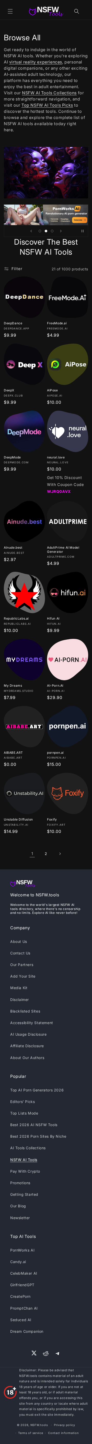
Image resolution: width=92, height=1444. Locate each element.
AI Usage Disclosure (28, 1034)
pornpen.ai (55, 753)
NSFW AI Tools (23, 1159)
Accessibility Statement (31, 1022)
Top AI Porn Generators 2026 (37, 1090)
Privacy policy (64, 1425)
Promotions (20, 1183)
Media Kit (18, 988)
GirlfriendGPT (22, 1285)
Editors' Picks (22, 1101)
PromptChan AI (24, 1308)
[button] (10, 11)
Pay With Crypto (25, 1171)
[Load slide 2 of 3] (46, 231)
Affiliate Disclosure (27, 1046)
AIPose (52, 390)
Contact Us (20, 953)
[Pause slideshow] (82, 231)
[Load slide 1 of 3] (40, 231)
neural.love (56, 457)
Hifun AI (53, 618)
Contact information (63, 1433)
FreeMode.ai (57, 323)
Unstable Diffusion (18, 819)
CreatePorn (20, 1296)
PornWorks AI (22, 1250)
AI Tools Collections (28, 1148)
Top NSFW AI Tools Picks (47, 105)
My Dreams (13, 685)
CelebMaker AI (23, 1273)
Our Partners (21, 964)
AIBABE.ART (13, 753)
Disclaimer (19, 999)
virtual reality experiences (35, 62)
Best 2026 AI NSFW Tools (33, 1125)
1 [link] (32, 853)
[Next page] (59, 853)
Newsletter (20, 1218)
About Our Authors (27, 1057)
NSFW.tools (39, 1425)
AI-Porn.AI (55, 685)
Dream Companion (26, 1331)
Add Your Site (23, 976)
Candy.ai (18, 1261)
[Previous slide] (31, 231)
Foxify (52, 819)
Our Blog (18, 1206)
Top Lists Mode (24, 1113)
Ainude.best (13, 547)
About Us (18, 941)
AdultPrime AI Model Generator (63, 550)
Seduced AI (20, 1320)
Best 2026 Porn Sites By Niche (38, 1136)
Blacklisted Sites (25, 1011)
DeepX (9, 390)
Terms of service (30, 1433)
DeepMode (12, 457)
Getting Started (24, 1194)
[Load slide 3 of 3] (52, 231)
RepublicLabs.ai (16, 618)
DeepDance (13, 323)
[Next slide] (60, 231)
